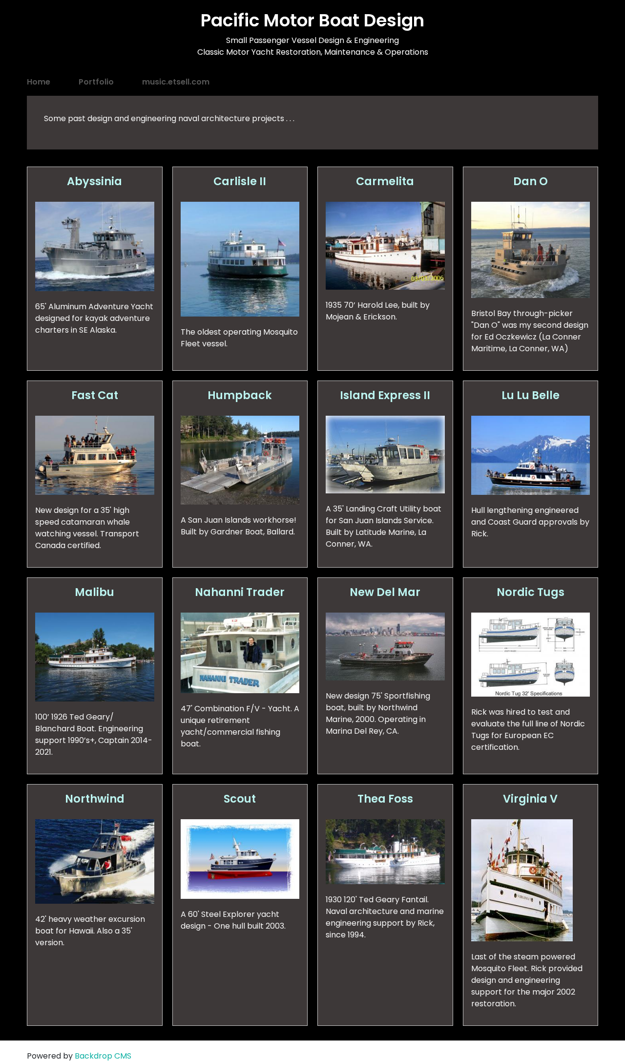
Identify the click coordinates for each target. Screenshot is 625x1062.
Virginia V (530, 799)
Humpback (240, 395)
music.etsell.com (175, 82)
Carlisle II (239, 181)
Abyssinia (94, 181)
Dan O (530, 181)
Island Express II (385, 395)
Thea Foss (385, 799)
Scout (240, 799)
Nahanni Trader (240, 592)
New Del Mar (385, 592)
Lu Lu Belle (530, 395)
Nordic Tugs (530, 592)
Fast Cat (94, 395)
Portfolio (96, 82)
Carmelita (385, 181)
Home (38, 82)
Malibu (94, 592)
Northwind (95, 799)
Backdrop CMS (103, 1056)
